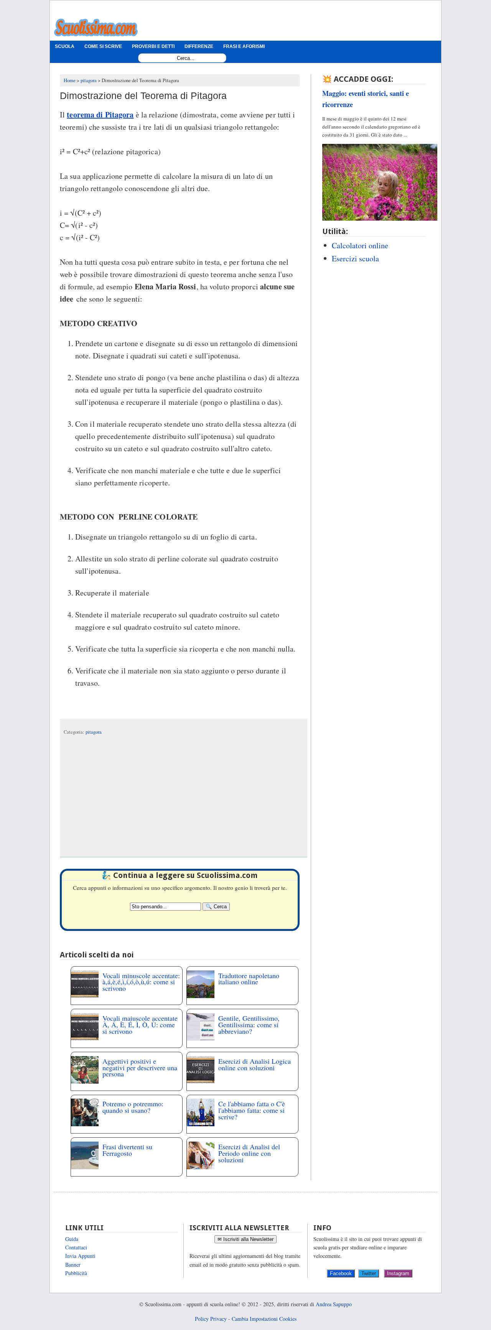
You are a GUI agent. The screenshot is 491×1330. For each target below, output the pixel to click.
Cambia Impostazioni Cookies (264, 1318)
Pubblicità (76, 1273)
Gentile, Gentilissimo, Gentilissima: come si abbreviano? (249, 1024)
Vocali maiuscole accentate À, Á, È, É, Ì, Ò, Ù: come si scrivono (140, 1024)
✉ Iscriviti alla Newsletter (245, 1239)
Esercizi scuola (355, 258)
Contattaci (76, 1247)
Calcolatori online (360, 245)
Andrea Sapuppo (334, 1304)
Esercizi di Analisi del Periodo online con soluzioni (249, 1153)
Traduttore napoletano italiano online (248, 979)
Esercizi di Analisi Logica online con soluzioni (254, 1064)
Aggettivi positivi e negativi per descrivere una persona (139, 1067)
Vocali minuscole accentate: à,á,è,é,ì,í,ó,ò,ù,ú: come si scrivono (141, 982)
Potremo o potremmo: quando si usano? (132, 1107)
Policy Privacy (211, 1318)
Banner (73, 1264)
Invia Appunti (80, 1255)
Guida (71, 1239)
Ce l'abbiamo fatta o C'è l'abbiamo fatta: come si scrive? (251, 1110)
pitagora (94, 732)
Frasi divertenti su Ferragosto (127, 1150)
